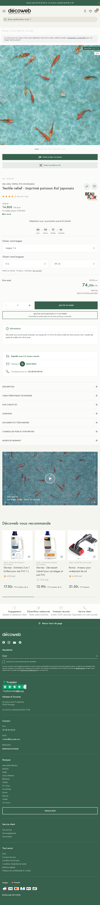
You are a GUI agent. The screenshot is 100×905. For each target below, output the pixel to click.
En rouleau (30, 31)
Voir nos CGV (37, 271)
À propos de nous (9, 857)
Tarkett (4, 799)
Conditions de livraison (11, 860)
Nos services (7, 829)
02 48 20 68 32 (8, 730)
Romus (4, 792)
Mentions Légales (8, 867)
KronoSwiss (6, 789)
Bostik (4, 772)
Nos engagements (9, 833)
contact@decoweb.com (11, 739)
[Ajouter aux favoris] (94, 186)
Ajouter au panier (66, 305)
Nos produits (7, 836)
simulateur (50, 811)
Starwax (5, 796)
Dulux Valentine (8, 775)
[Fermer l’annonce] (99, 3)
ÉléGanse (6, 779)
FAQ (4, 853)
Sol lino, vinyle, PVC (17, 31)
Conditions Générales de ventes (14, 864)
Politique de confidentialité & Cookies (16, 870)
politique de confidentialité (28, 670)
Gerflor (5, 782)
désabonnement (80, 668)
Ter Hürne (6, 802)
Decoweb (5, 31)
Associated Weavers (9, 765)
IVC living (6, 785)
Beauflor (5, 768)
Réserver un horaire (10, 749)
